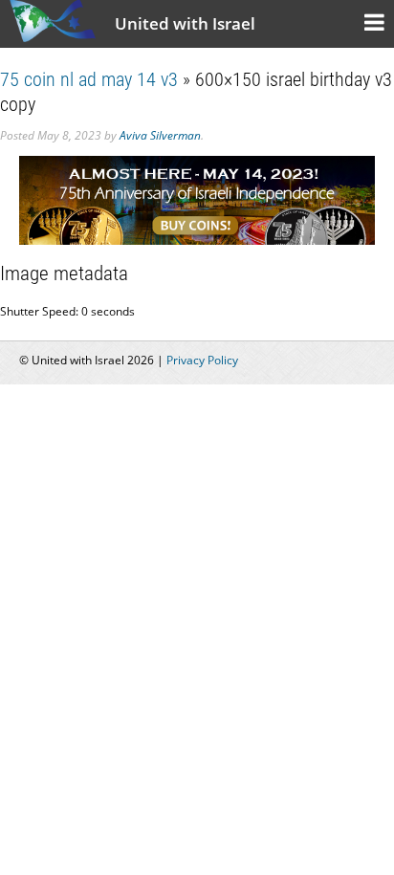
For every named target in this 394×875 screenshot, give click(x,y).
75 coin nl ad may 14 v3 (89, 79)
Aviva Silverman (160, 135)
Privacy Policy (202, 360)
